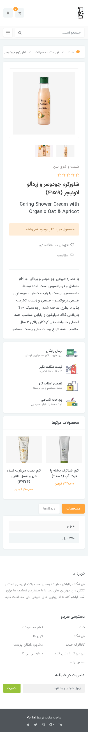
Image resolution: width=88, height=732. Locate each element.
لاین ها (38, 636)
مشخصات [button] (73, 508)
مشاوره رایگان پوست (28, 644)
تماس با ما (77, 662)
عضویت (12, 688)
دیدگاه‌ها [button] (49, 508)
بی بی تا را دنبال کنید (69, 653)
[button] (19, 13)
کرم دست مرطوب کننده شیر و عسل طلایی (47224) (24, 476)
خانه (82, 627)
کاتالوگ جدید (75, 644)
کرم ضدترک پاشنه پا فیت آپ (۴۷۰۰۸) (64, 473)
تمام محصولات (32, 627)
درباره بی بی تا (32, 653)
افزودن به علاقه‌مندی (54, 245)
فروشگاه (79, 636)
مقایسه (63, 255)
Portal (31, 717)
